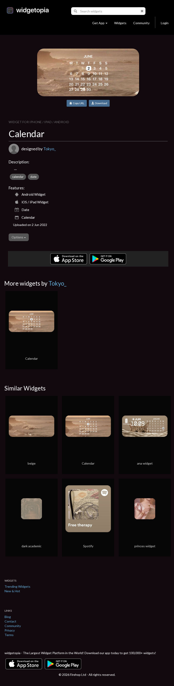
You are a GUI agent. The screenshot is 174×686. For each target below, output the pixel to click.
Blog (8, 617)
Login (165, 23)
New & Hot (12, 591)
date (33, 177)
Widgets (120, 23)
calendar (18, 177)
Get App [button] (98, 23)
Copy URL (78, 103)
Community (141, 23)
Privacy (10, 630)
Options (18, 237)
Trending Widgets (17, 586)
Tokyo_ (49, 148)
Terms (9, 635)
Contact (10, 621)
